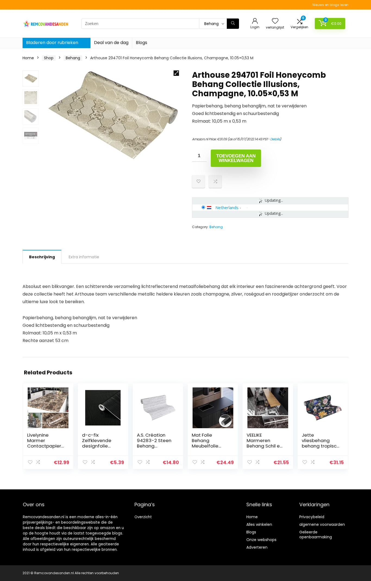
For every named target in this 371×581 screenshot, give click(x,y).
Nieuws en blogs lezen (330, 4)
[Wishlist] (275, 21)
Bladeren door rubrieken (52, 42)
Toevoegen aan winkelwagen (236, 158)
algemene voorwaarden (322, 524)
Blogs (141, 42)
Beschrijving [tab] (42, 257)
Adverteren (257, 547)
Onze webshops (261, 539)
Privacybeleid (311, 517)
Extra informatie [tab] (84, 257)
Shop (49, 58)
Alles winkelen (259, 524)
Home (28, 58)
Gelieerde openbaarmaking (315, 534)
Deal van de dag (111, 42)
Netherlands (226, 207)
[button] (176, 73)
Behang (73, 58)
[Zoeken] (233, 23)
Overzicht (143, 517)
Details (275, 139)
